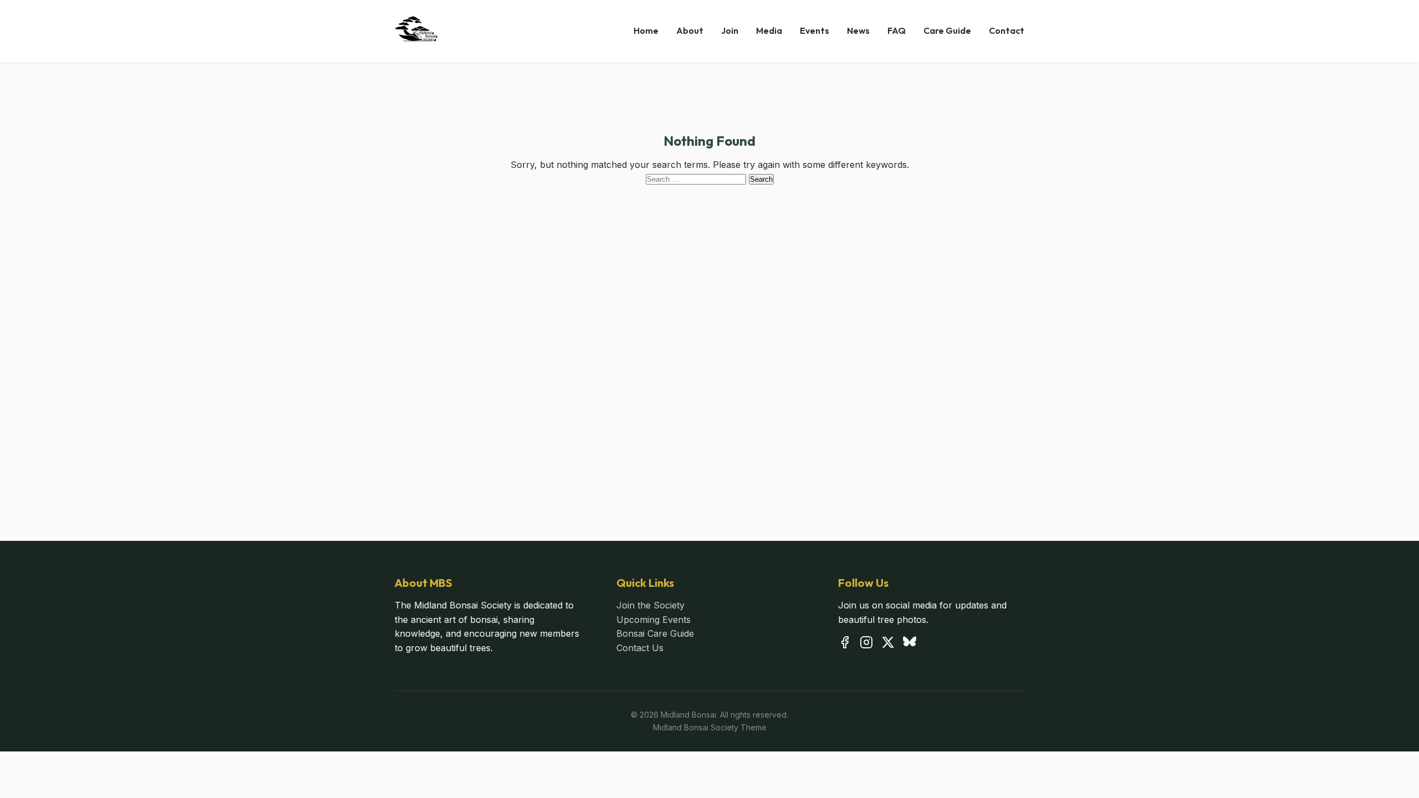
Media (769, 30)
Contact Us (639, 647)
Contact (1006, 30)
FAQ (896, 30)
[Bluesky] (909, 644)
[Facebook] (844, 644)
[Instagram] (866, 644)
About (689, 30)
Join (729, 30)
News (858, 30)
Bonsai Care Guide (655, 633)
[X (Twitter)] (888, 644)
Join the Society (650, 605)
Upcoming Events (653, 619)
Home (646, 30)
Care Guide (947, 30)
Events (814, 30)
